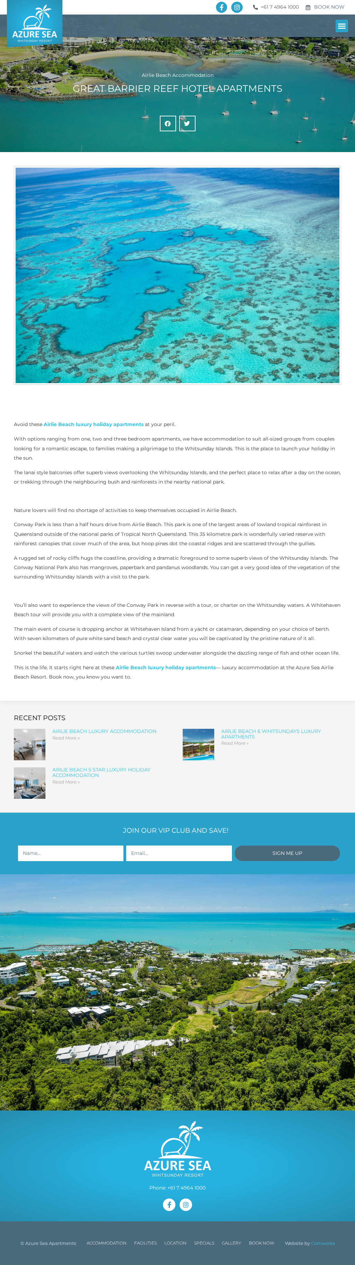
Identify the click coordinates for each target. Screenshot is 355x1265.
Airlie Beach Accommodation (178, 75)
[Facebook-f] (221, 7)
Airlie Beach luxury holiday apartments (94, 424)
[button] (342, 26)
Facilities (145, 1243)
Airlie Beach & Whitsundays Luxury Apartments (271, 734)
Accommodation (107, 1243)
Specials (204, 1243)
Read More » (66, 738)
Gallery (231, 1243)
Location (175, 1243)
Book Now (261, 1243)
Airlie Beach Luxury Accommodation (104, 731)
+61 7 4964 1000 (186, 1188)
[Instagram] (236, 7)
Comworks (323, 1243)
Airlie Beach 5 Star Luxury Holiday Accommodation (101, 772)
